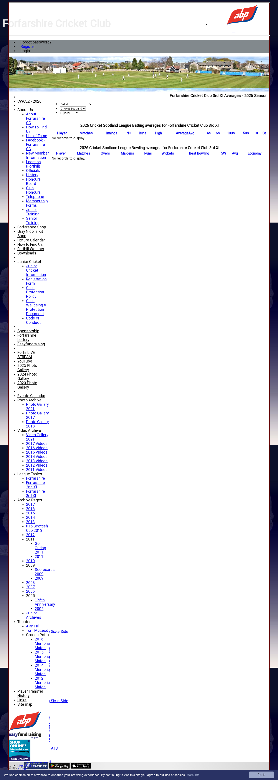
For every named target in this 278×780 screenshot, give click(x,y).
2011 (30, 539)
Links (21, 700)
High (158, 133)
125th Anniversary (45, 602)
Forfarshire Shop (31, 227)
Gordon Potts (37, 635)
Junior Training (33, 212)
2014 (30, 517)
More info (193, 775)
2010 (30, 561)
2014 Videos (37, 456)
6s (218, 133)
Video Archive (29, 430)
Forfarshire (35, 478)
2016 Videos (37, 448)
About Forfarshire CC (35, 118)
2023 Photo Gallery (27, 385)
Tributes (24, 622)
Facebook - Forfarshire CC (35, 144)
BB (199, 153)
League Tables (29, 474)
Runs (142, 133)
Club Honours (33, 190)
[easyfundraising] (19, 760)
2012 (30, 535)
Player (62, 133)
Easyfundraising (31, 344)
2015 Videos (37, 452)
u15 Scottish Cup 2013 (37, 528)
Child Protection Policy (35, 292)
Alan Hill (33, 626)
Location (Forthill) (33, 164)
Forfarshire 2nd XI (35, 485)
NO (128, 133)
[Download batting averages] (267, 129)
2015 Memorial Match (43, 656)
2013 (30, 522)
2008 (30, 582)
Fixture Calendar (31, 240)
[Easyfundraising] (25, 737)
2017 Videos (37, 443)
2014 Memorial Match (43, 669)
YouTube (24, 361)
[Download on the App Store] (81, 767)
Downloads (26, 253)
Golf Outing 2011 (40, 547)
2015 (30, 513)
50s (246, 133)
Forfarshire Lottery (26, 337)
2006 (30, 591)
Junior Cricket (29, 261)
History (32, 175)
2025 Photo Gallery (27, 367)
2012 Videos (37, 465)
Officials (33, 170)
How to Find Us (30, 244)
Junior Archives (33, 615)
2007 (30, 587)
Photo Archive (29, 400)
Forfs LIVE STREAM (26, 354)
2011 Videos (37, 469)
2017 (30, 504)
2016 (30, 509)
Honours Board (33, 181)
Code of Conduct (33, 320)
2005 (30, 596)
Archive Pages (29, 500)
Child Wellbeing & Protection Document (36, 307)
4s (209, 133)
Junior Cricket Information (36, 270)
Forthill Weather (30, 249)
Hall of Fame (36, 136)
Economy (254, 153)
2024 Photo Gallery (27, 376)
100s (231, 133)
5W (223, 153)
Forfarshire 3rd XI (35, 493)
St (264, 133)
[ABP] (242, 24)
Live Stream (27, 765)
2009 (30, 565)
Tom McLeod (37, 630)
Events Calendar (31, 396)
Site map (24, 704)
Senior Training (33, 220)
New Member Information (37, 155)
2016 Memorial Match (43, 643)
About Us (25, 110)
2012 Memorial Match (43, 682)
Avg (235, 153)
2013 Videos (37, 461)
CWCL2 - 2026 (29, 101)
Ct (256, 133)
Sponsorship (28, 331)
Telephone (35, 197)
